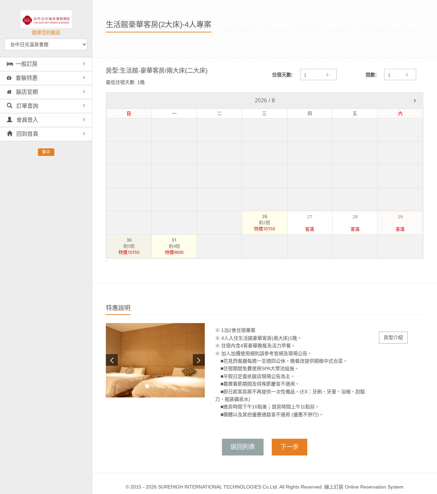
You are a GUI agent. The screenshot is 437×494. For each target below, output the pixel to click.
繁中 (46, 152)
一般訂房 (27, 64)
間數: (371, 74)
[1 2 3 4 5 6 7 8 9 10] (400, 74)
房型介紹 (393, 337)
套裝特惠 (26, 78)
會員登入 (26, 120)
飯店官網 (26, 92)
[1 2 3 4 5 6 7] (318, 74)
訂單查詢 (26, 106)
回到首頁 (26, 134)
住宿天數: (282, 74)
